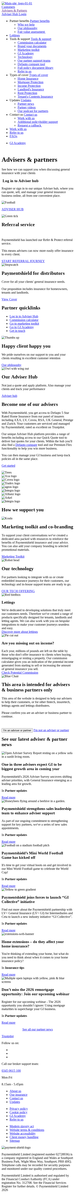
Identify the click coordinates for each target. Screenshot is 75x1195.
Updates (26, 100)
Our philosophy (27, 28)
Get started (8, 465)
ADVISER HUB (13, 209)
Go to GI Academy (22, 327)
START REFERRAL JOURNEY (23, 261)
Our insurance (18, 1094)
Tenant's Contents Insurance (35, 96)
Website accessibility (23, 1133)
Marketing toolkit (28, 49)
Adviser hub (9, 395)
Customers (8, 7)
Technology (25, 57)
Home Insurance (28, 78)
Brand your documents (32, 46)
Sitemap (15, 1140)
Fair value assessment (32, 31)
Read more (8, 797)
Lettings (15, 35)
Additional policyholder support (38, 121)
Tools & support (41, 39)
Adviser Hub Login (14, 14)
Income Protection (29, 85)
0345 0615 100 (11, 1070)
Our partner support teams (34, 60)
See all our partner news (37, 1029)
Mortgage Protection (30, 82)
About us (15, 1091)
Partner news (26, 103)
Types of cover (38, 75)
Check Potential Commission (20, 672)
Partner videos (27, 107)
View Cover (9, 299)
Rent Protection (27, 93)
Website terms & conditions (27, 1130)
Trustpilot (8, 1036)
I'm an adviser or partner (17, 730)
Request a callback (30, 125)
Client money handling (24, 1137)
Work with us (26, 118)
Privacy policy (19, 1108)
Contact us (30, 114)
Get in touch (17, 330)
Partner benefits (40, 21)
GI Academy (26, 53)
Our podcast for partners (33, 111)
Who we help (26, 24)
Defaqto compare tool (31, 64)
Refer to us (24, 71)
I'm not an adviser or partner (51, 730)
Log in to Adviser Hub (24, 316)
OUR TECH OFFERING (18, 591)
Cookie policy (18, 1112)
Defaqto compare (26, 444)
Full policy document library (35, 67)
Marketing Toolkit (13, 556)
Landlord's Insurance (31, 89)
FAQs (13, 136)
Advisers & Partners (14, 10)
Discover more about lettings (20, 631)
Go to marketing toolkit (24, 323)
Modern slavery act (22, 1126)
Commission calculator (32, 42)
